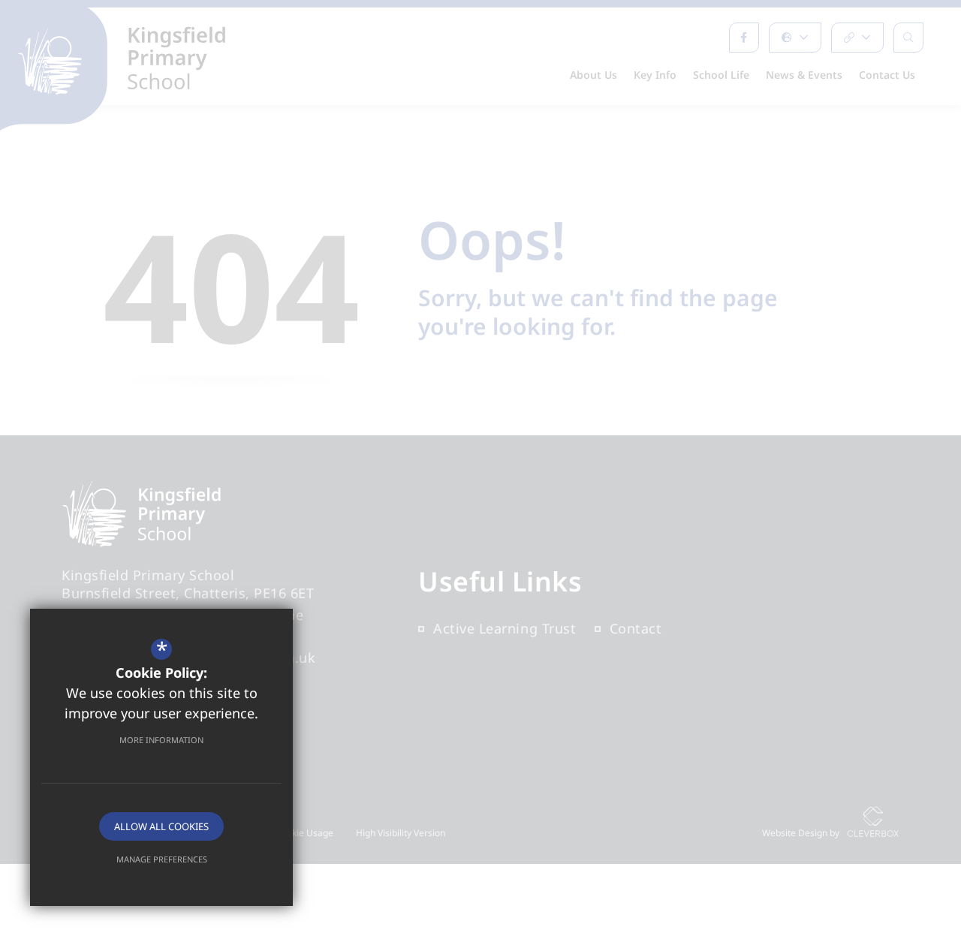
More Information (161, 739)
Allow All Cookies (161, 826)
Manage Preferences (161, 859)
